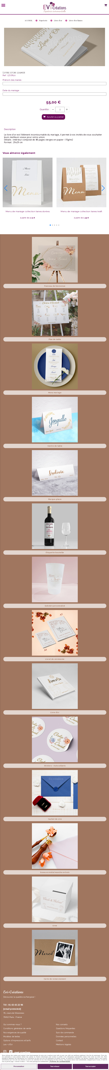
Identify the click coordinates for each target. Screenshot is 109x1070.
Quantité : (45, 109)
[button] (50, 225)
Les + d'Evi (8, 1044)
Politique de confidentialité (59, 1061)
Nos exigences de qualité (15, 1033)
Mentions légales (63, 1044)
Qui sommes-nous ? (12, 1024)
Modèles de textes (11, 1036)
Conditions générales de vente (17, 1028)
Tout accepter (90, 1066)
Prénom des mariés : (12, 80)
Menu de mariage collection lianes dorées (28, 211)
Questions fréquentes (65, 1028)
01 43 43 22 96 (15, 1005)
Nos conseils (62, 1024)
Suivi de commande (65, 1033)
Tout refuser (54, 1066)
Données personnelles (66, 1036)
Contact (59, 1040)
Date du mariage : (11, 90)
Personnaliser (19, 1066)
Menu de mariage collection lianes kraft (81, 211)
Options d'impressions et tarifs (17, 1040)
